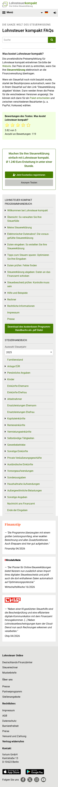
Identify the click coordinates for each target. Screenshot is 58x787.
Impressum (13, 312)
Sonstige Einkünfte (17, 451)
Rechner (11, 299)
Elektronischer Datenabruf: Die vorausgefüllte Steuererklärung (28, 235)
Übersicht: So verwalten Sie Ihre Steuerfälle (24, 219)
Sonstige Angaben (17, 497)
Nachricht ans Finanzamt (21, 503)
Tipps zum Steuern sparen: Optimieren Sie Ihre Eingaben (28, 257)
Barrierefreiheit (10, 726)
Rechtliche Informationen (21, 306)
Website (6, 66)
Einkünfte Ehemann (18, 386)
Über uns (7, 679)
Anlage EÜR (13, 366)
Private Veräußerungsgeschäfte (24, 457)
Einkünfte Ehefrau (17, 392)
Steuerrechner (10, 667)
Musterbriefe (9, 672)
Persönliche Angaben (18, 372)
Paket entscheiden (40, 98)
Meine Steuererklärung (19, 227)
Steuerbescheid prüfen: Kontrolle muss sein (28, 284)
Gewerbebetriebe (16, 444)
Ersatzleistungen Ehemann (21, 405)
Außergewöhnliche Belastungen (24, 490)
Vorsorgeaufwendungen (20, 470)
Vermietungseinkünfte (19, 431)
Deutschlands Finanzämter (17, 662)
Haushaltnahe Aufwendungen (23, 483)
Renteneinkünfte (16, 425)
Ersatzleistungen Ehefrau (20, 412)
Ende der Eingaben (17, 510)
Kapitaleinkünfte (16, 418)
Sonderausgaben (16, 477)
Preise (5, 731)
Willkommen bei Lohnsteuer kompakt (27, 210)
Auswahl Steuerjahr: (16, 346)
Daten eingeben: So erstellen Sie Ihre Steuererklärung (27, 246)
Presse (11, 319)
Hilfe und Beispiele (17, 292)
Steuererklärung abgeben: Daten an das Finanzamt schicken (28, 274)
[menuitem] (44, 12)
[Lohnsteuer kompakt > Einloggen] (55, 13)
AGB (4, 715)
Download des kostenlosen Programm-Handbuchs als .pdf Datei (29, 328)
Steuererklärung (16, 69)
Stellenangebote (11, 696)
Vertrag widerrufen (13, 741)
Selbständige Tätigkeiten (20, 438)
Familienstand (15, 359)
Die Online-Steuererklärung (21, 6)
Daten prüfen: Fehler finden (22, 265)
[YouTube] (43, 779)
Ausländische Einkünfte (20, 464)
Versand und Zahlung (14, 736)
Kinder (10, 379)
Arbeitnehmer (14, 399)
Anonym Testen (29, 182)
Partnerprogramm (12, 691)
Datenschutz (9, 720)
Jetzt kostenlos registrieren (30, 175)
